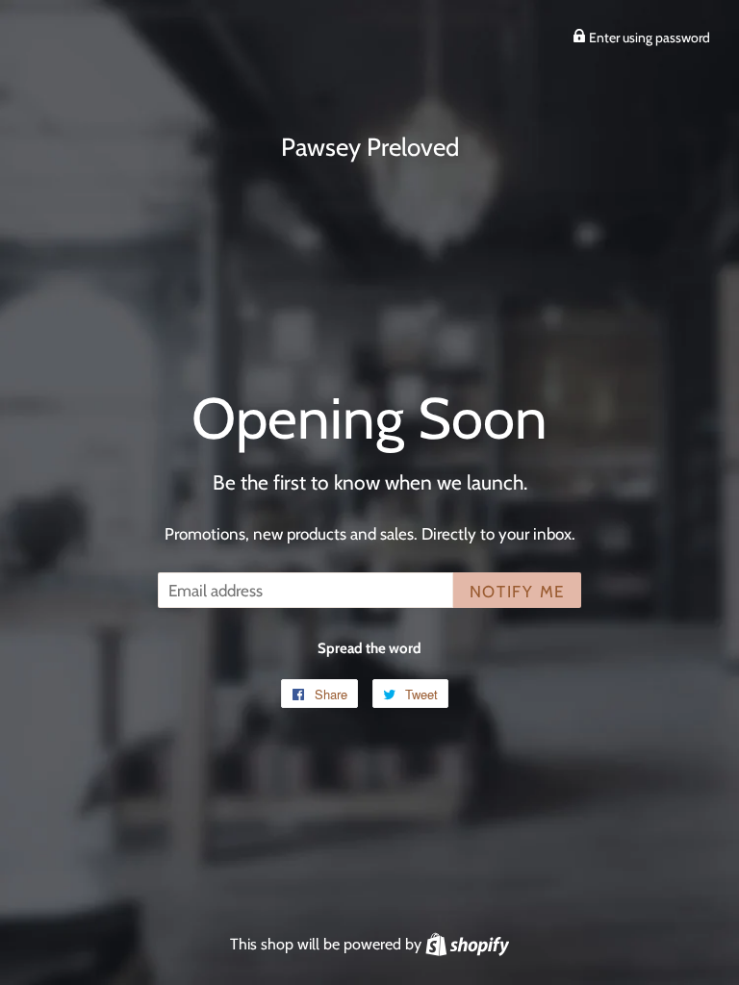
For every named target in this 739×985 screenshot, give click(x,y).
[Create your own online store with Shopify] (467, 943)
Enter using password (648, 37)
